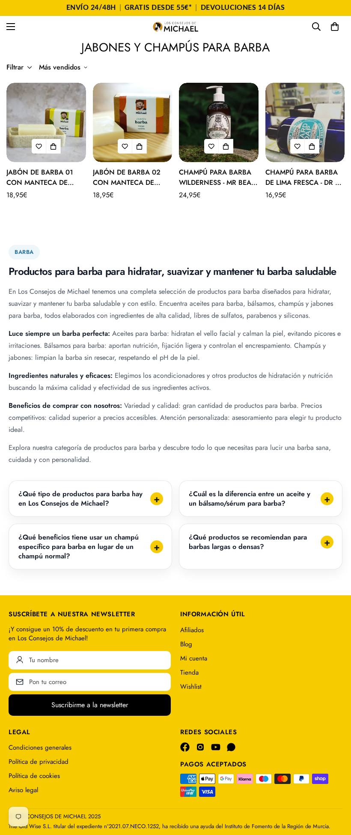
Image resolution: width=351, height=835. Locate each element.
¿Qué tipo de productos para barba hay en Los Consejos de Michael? (80, 498)
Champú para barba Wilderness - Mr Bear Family (217, 177)
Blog (186, 644)
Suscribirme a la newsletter (89, 705)
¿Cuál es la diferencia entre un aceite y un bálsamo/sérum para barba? (249, 498)
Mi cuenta (193, 658)
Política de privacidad (38, 761)
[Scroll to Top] (334, 788)
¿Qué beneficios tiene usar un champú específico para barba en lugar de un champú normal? (78, 546)
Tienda (189, 672)
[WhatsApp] (231, 747)
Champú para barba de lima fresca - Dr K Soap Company (302, 177)
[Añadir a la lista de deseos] (39, 146)
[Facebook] (185, 747)
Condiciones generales (40, 747)
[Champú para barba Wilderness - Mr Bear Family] (219, 122)
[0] (335, 26)
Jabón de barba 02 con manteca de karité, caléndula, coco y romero (127, 177)
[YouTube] (215, 747)
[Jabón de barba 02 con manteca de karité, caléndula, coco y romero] (133, 122)
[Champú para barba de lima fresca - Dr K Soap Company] (305, 122)
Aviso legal (23, 790)
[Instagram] (200, 747)
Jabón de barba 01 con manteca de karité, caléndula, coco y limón (40, 177)
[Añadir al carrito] (53, 146)
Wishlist (191, 686)
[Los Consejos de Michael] (175, 27)
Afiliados (192, 630)
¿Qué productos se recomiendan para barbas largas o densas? (248, 542)
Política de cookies (34, 776)
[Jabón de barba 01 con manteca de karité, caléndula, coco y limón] (46, 122)
